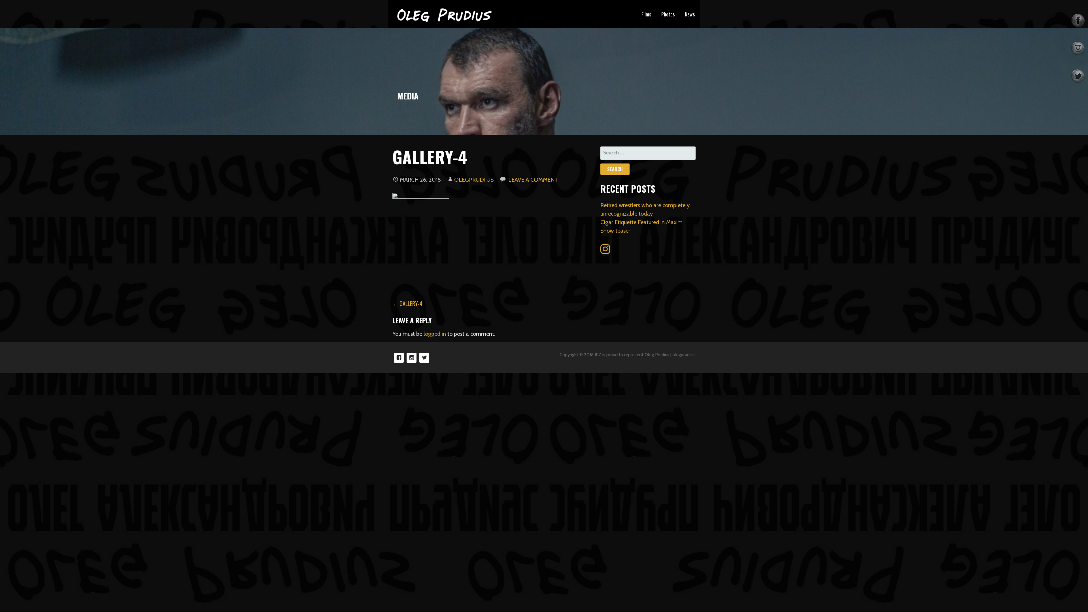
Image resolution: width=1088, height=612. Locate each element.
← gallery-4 (407, 303)
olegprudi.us (474, 179)
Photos (668, 14)
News (690, 14)
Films (646, 14)
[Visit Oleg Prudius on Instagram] (605, 251)
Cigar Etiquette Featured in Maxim (641, 222)
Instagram (411, 358)
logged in (435, 333)
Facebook (399, 358)
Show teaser (615, 230)
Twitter (424, 358)
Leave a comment (533, 179)
